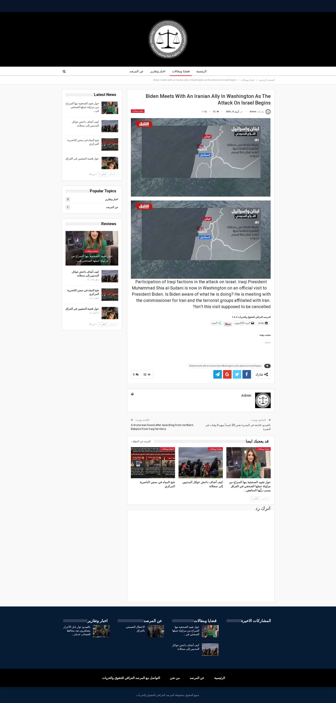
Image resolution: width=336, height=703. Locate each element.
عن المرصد (136, 71)
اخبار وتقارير (157, 71)
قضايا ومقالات (180, 71)
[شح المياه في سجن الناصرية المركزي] (153, 462)
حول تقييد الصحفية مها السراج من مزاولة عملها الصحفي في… (82, 107)
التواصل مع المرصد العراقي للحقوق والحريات (131, 678)
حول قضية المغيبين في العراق (82, 158)
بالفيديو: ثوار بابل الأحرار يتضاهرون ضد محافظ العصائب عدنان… (76, 630)
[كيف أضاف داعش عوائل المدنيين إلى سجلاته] (200, 462)
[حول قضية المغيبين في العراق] (110, 163)
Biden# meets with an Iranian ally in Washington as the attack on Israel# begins (225, 366)
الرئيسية (201, 71)
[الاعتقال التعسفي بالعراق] (155, 631)
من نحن (175, 678)
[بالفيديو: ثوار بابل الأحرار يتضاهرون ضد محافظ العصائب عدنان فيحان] (101, 631)
